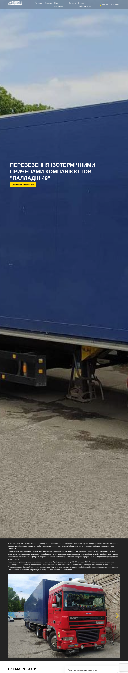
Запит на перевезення (23, 185)
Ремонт (72, 3)
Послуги (48, 3)
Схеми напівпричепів (84, 4)
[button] (117, 615)
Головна (38, 3)
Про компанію (58, 4)
